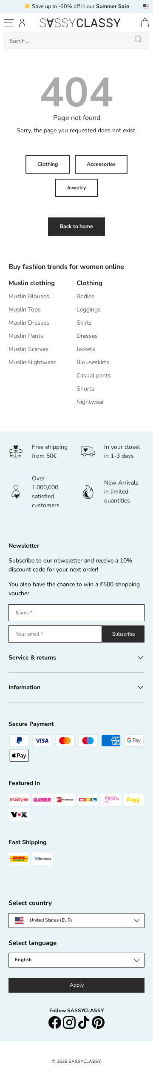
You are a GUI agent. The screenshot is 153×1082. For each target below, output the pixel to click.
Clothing (47, 164)
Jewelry (76, 187)
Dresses (87, 336)
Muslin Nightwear (32, 362)
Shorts (85, 389)
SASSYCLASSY (84, 1061)
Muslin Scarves (28, 349)
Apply (77, 985)
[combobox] (76, 40)
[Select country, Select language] (146, 6)
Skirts (84, 323)
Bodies (85, 296)
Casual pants (93, 375)
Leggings (88, 309)
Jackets (85, 349)
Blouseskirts (92, 362)
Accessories (101, 164)
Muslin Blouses (28, 296)
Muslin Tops (24, 309)
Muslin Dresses (28, 323)
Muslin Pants (25, 336)
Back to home (76, 226)
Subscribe (123, 634)
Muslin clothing (31, 283)
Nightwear (90, 402)
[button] (145, 22)
